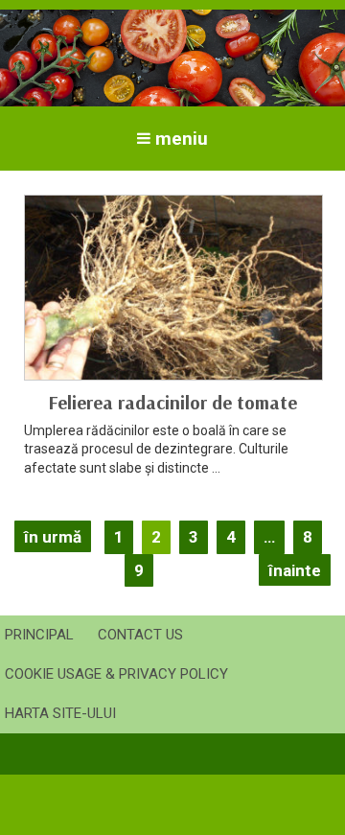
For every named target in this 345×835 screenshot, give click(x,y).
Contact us (140, 634)
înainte (294, 570)
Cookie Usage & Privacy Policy (116, 674)
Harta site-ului (60, 713)
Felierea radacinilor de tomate (172, 402)
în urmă (52, 536)
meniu (181, 139)
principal (39, 634)
